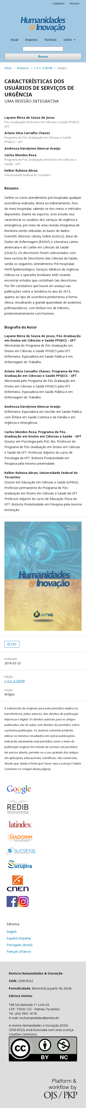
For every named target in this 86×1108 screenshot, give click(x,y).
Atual (14, 40)
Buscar (43, 56)
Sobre (68, 40)
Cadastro (59, 3)
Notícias (50, 40)
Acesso (74, 3)
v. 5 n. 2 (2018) (43, 68)
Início (8, 68)
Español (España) (19, 938)
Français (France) (19, 951)
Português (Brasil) (19, 945)
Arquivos (31, 40)
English (12, 932)
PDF (13, 644)
